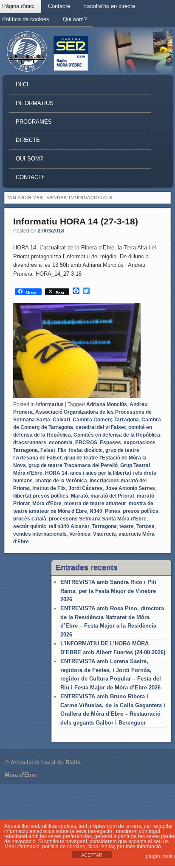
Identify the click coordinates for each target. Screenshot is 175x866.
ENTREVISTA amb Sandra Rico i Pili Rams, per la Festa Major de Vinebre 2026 (108, 591)
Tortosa (145, 526)
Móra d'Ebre (47, 503)
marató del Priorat (112, 496)
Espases (110, 442)
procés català (29, 519)
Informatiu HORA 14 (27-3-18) (75, 221)
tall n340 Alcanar (69, 526)
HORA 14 (56, 473)
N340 (96, 511)
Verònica (79, 534)
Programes (34, 122)
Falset (47, 450)
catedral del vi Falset (101, 427)
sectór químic (29, 526)
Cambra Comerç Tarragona (106, 420)
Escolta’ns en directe (109, 6)
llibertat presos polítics (40, 496)
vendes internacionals (40, 534)
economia (61, 442)
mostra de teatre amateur (95, 503)
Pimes (112, 511)
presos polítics (140, 511)
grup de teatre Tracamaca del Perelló (73, 465)
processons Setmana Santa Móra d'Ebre (98, 519)
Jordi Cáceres (85, 488)
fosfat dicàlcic (86, 450)
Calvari (61, 420)
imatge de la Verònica (61, 481)
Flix (62, 450)
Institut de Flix (49, 488)
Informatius (35, 103)
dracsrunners (29, 442)
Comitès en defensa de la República (116, 435)
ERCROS (86, 442)
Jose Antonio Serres (130, 488)
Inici (22, 84)
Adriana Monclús (106, 404)
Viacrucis (104, 534)
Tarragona (104, 526)
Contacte (59, 6)
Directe (28, 140)
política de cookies (63, 846)
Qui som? (75, 19)
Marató (79, 496)
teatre (126, 526)
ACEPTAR (91, 855)
